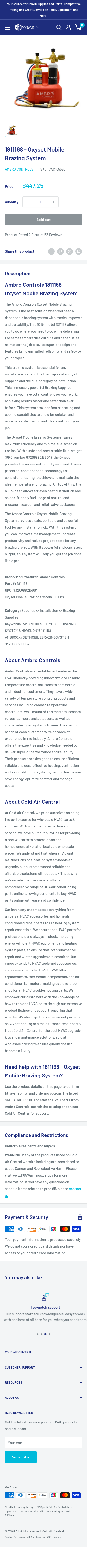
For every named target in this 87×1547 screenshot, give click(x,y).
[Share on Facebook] (51, 251)
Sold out (43, 219)
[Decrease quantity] (28, 202)
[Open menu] (7, 28)
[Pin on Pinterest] (60, 251)
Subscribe (20, 1457)
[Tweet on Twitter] (69, 251)
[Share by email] (78, 251)
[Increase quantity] (53, 202)
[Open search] (59, 27)
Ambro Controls (19, 169)
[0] (78, 27)
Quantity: (12, 202)
